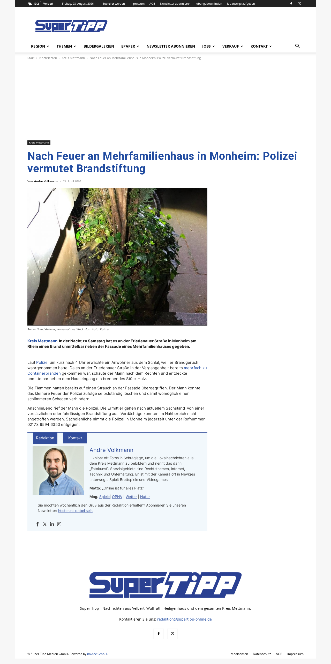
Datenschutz (262, 654)
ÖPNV (117, 496)
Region (38, 46)
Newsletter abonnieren (175, 3)
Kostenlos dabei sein (75, 510)
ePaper (128, 46)
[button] (297, 46)
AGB (152, 3)
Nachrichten (48, 58)
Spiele (104, 496)
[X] (300, 3)
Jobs (206, 46)
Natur (145, 496)
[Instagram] (59, 524)
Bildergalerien (99, 46)
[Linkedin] (52, 524)
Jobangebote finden (208, 3)
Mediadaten (239, 654)
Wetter (131, 496)
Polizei (42, 362)
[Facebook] (291, 3)
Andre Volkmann (46, 181)
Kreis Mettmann (73, 58)
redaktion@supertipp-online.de (184, 619)
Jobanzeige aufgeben (241, 3)
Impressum (137, 3)
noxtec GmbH (97, 654)
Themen (64, 46)
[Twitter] (44, 524)
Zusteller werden (114, 3)
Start (30, 58)
